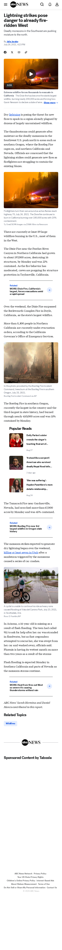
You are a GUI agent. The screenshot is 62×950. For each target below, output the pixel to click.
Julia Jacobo (12, 41)
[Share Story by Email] (19, 52)
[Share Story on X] (12, 52)
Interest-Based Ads (45, 880)
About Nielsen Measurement (24, 884)
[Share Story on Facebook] (5, 52)
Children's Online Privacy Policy (21, 880)
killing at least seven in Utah (21, 552)
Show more (49, 103)
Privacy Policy (40, 873)
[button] (6, 4)
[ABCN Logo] (19, 4)
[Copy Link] (25, 52)
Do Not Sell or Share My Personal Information (24, 887)
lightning (14, 114)
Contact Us (52, 887)
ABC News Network (23, 873)
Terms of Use (44, 884)
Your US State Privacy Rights (30, 877)
